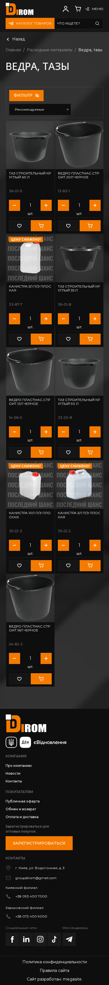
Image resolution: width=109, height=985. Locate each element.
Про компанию (19, 765)
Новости (13, 773)
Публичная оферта (23, 801)
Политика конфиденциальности (54, 961)
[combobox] (40, 109)
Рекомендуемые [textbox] (29, 109)
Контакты (14, 781)
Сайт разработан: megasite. (54, 979)
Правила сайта (54, 970)
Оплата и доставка (22, 817)
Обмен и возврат (21, 809)
